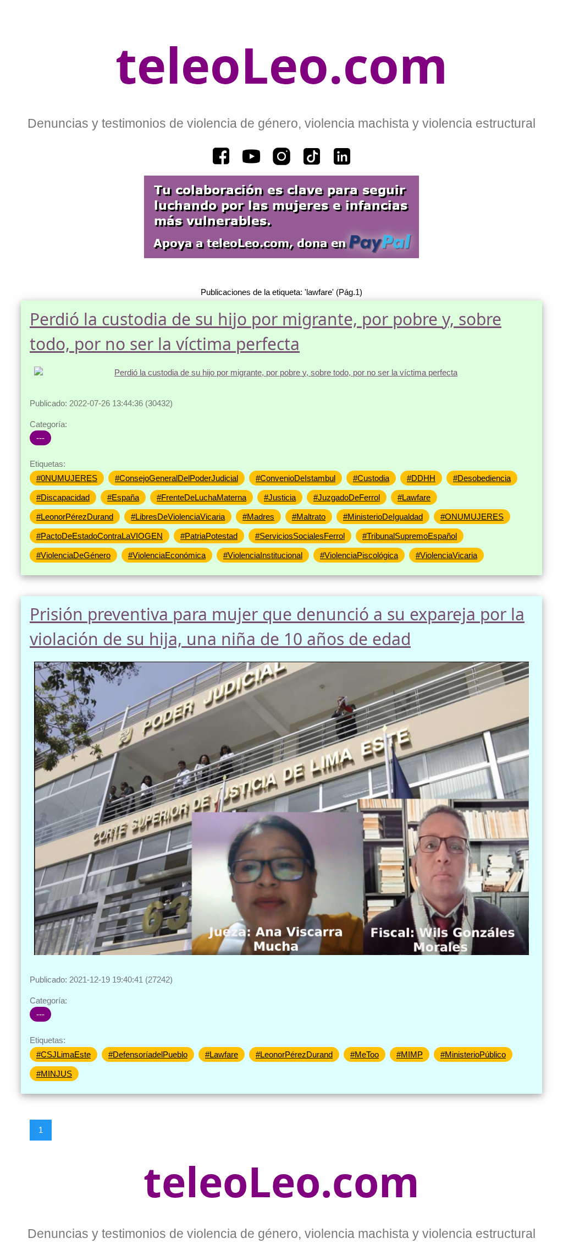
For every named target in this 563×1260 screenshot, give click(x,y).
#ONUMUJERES (472, 516)
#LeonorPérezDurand (74, 516)
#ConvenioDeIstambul (295, 478)
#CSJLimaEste (63, 1054)
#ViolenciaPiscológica (359, 555)
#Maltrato (308, 516)
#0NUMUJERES (66, 478)
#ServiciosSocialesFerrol (300, 536)
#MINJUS (54, 1074)
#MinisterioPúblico (473, 1054)
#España (123, 497)
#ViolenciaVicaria (446, 555)
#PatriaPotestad (209, 536)
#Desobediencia (482, 478)
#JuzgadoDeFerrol (346, 497)
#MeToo (364, 1054)
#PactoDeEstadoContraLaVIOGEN (99, 536)
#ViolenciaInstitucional (262, 555)
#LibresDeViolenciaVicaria (178, 516)
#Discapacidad (63, 497)
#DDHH (421, 478)
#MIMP (409, 1054)
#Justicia (280, 497)
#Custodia (371, 478)
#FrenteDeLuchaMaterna (201, 497)
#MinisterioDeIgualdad (383, 516)
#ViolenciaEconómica (167, 555)
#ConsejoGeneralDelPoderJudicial (176, 478)
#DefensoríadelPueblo (147, 1054)
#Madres (258, 516)
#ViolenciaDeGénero (73, 555)
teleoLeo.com (281, 64)
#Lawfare (414, 497)
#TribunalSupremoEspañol (409, 536)
